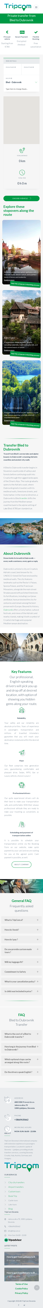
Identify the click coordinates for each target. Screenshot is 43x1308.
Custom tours (14, 1191)
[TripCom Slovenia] (17, 7)
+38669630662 (21, 1119)
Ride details (11, 61)
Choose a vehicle (20, 198)
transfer (23, 498)
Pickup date (10, 67)
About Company (21, 864)
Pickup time (28, 67)
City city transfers (16, 1182)
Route (8, 78)
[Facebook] (18, 1305)
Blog (10, 1208)
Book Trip (12, 1196)
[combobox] (21, 83)
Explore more (9, 280)
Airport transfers (16, 1187)
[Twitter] (24, 1305)
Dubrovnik (8, 610)
